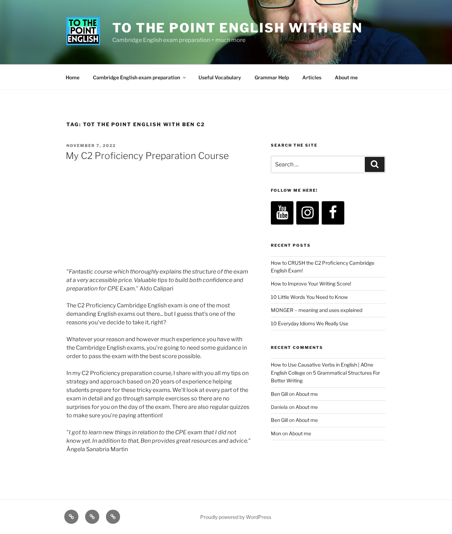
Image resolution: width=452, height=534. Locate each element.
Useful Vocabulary (219, 77)
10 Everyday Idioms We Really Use (309, 323)
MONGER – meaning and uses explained (316, 310)
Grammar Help (272, 77)
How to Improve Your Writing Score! (311, 284)
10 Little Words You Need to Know (309, 297)
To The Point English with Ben (237, 28)
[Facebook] (333, 213)
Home (72, 77)
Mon (276, 433)
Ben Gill (279, 394)
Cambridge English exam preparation (136, 77)
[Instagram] (307, 213)
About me (346, 77)
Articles (311, 77)
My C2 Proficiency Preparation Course (147, 155)
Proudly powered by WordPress (235, 517)
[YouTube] (282, 213)
